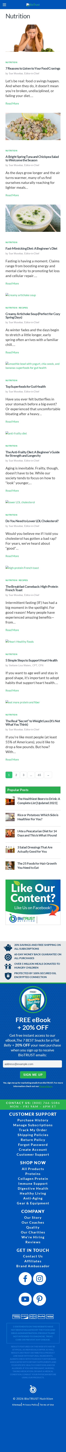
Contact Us (33, 1256)
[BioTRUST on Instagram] (40, 1279)
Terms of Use (47, 1404)
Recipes (23, 308)
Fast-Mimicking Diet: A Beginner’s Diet (31, 248)
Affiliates (33, 1261)
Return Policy (33, 1140)
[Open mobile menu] (4, 4)
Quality (33, 1227)
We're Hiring (33, 1237)
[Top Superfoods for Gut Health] (33, 365)
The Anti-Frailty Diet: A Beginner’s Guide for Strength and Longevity (33, 453)
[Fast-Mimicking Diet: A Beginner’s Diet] (33, 217)
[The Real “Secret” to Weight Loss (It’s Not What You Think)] (23, 701)
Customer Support (33, 1154)
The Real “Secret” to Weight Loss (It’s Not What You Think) (33, 722)
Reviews (33, 1242)
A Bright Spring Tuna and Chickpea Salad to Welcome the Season (32, 158)
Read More (12, 103)
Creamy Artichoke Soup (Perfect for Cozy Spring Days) (33, 315)
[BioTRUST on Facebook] (26, 1279)
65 (39, 775)
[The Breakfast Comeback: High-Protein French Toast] (22, 567)
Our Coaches (33, 1222)
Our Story (33, 1217)
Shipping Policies (33, 1135)
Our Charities (33, 1232)
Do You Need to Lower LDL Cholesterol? (32, 521)
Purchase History (33, 1120)
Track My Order (33, 1130)
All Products (33, 1169)
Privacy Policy (45, 1086)
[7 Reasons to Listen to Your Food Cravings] (33, 37)
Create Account (33, 1149)
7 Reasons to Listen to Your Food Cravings (33, 68)
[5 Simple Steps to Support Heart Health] (20, 641)
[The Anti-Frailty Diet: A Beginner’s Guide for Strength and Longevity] (16, 433)
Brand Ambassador (33, 1266)
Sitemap (16, 1404)
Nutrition (11, 62)
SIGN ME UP (33, 1074)
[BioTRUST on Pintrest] (40, 1300)
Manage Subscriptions (33, 1125)
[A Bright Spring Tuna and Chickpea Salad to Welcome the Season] (33, 126)
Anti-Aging (33, 1198)
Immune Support (33, 1183)
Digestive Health (33, 1188)
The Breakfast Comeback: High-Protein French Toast (32, 588)
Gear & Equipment (33, 1203)
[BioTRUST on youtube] (26, 1300)
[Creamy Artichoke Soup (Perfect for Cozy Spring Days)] (21, 295)
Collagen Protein (33, 1179)
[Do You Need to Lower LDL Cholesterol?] (20, 501)
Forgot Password (33, 1145)
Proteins (33, 1174)
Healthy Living (33, 1193)
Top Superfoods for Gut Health (26, 386)
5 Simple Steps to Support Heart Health (32, 660)
